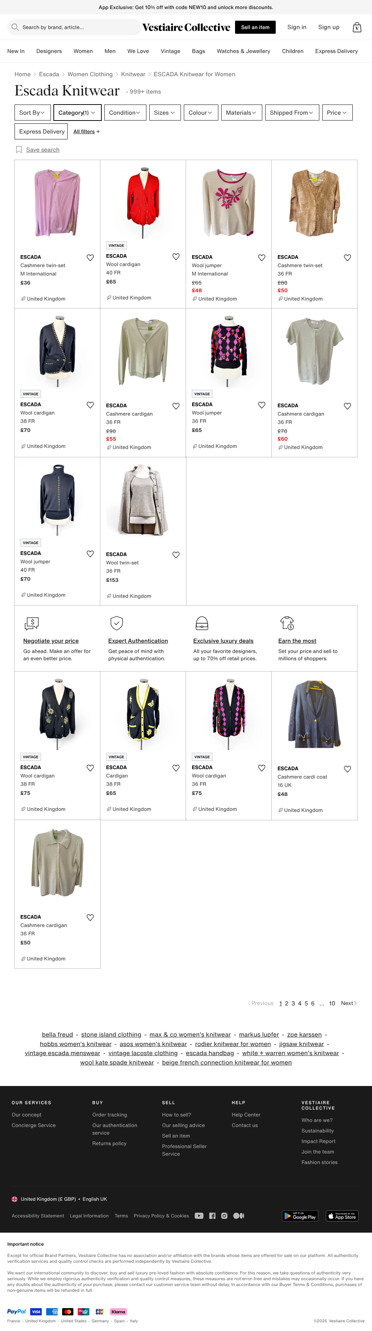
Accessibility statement (38, 1215)
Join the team (318, 1152)
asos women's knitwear (153, 1044)
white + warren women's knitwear (290, 1053)
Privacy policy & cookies (161, 1215)
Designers (49, 51)
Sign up (329, 27)
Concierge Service (34, 1125)
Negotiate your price (51, 640)
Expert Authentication (138, 640)
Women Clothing (90, 74)
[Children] (309, 51)
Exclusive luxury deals (223, 640)
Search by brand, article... (53, 27)
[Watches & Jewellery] (276, 51)
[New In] (30, 51)
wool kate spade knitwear (117, 1062)
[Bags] (211, 51)
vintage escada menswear (62, 1053)
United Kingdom (40, 1321)
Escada (49, 74)
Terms (121, 1215)
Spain (119, 1321)
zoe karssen (304, 1034)
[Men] (121, 51)
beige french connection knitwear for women (227, 1062)
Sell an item (255, 27)
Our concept (26, 1115)
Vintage (170, 51)
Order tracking (109, 1115)
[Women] (99, 51)
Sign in (297, 27)
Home (23, 74)
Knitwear (133, 74)
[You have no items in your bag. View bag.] (357, 27)
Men (110, 51)
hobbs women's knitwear (76, 1044)
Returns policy (109, 1143)
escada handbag (210, 1053)
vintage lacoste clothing (143, 1053)
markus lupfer (259, 1034)
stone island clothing (111, 1034)
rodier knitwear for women (233, 1044)
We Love (138, 51)
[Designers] (67, 51)
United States (74, 1321)
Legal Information (89, 1215)
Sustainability (318, 1131)
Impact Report (319, 1141)
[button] (357, 27)
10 (332, 1003)
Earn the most (297, 640)
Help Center (246, 1115)
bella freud (57, 1034)
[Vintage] (186, 51)
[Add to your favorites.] (90, 257)
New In (16, 51)
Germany (100, 1321)
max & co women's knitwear (190, 1034)
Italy (134, 1321)
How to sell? (176, 1115)
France (13, 1321)
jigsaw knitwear (301, 1044)
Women (83, 51)
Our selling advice (183, 1125)
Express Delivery (336, 51)
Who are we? (317, 1120)
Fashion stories (319, 1162)
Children (293, 51)
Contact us (245, 1125)
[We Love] (155, 51)
